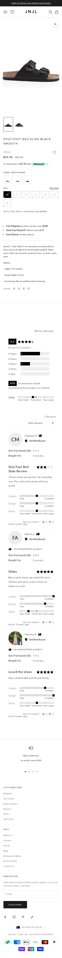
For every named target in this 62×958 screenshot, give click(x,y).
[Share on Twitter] (19, 288)
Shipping (7, 793)
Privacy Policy (10, 861)
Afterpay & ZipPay (12, 856)
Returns (7, 809)
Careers (7, 840)
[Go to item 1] (8, 124)
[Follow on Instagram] (14, 917)
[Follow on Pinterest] (23, 917)
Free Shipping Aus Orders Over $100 (31, 3)
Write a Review (44, 330)
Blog (5, 850)
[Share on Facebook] (14, 288)
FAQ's (6, 814)
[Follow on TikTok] (32, 917)
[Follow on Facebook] (5, 917)
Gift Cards (8, 819)
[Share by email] (28, 288)
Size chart (54, 188)
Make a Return (10, 803)
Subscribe (15, 904)
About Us (8, 835)
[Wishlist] (12, 12)
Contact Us (8, 866)
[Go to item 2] (19, 124)
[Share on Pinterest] (23, 288)
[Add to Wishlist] (31, 152)
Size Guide (8, 798)
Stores (6, 845)
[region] (31, 756)
